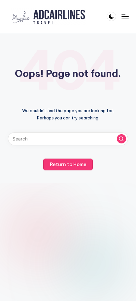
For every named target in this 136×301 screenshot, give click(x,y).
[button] (121, 138)
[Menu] (124, 16)
